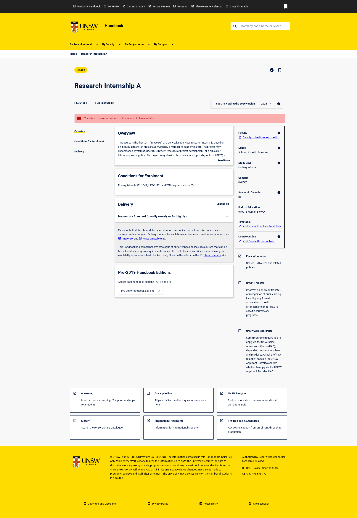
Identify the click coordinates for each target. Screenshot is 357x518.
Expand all (223, 203)
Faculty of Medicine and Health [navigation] (260, 137)
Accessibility (211, 503)
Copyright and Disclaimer (102, 503)
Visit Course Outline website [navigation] (259, 241)
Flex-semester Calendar (209, 6)
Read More (224, 161)
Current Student (136, 6)
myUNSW (128, 238)
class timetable (152, 238)
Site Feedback (261, 503)
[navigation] (140, 291)
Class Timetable (239, 6)
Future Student (161, 6)
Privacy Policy (160, 503)
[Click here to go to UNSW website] (84, 28)
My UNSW (113, 6)
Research (182, 6)
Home (73, 53)
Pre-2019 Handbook (89, 6)
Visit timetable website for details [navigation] (262, 226)
